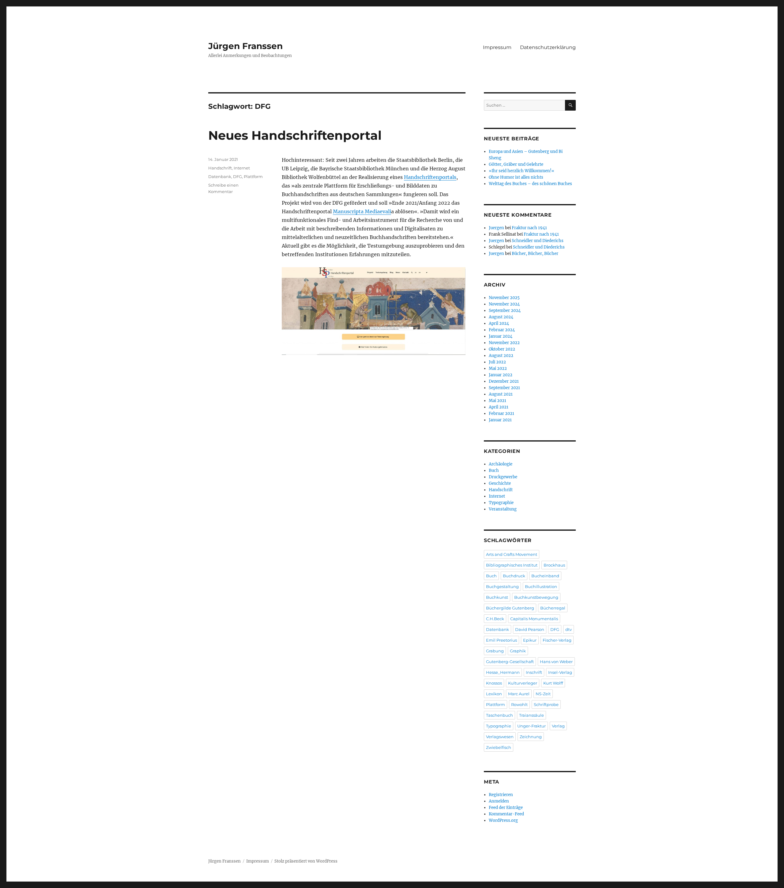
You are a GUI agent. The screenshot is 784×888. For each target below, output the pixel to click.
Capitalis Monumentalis (534, 618)
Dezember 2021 (504, 381)
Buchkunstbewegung (536, 597)
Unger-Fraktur (531, 725)
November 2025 (504, 297)
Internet (242, 167)
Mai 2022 (498, 368)
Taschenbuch (499, 715)
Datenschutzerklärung (548, 47)
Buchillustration (541, 586)
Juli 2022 (497, 362)
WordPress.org (503, 820)
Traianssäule (531, 715)
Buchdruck (514, 575)
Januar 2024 (500, 336)
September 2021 (504, 387)
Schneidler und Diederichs (538, 240)
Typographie (501, 502)
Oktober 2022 (502, 349)
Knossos (494, 683)
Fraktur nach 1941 (529, 227)
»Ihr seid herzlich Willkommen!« (521, 170)
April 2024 (499, 323)
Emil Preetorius (501, 640)
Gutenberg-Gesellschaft (510, 661)
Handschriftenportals (430, 177)
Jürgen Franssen (245, 46)
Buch (494, 470)
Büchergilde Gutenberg (510, 607)
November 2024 (504, 304)
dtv (568, 629)
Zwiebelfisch (498, 747)
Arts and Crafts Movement (511, 554)
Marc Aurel (519, 693)
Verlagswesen (500, 736)
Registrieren (501, 794)
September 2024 (505, 310)
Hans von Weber (556, 661)
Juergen (496, 227)
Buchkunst (497, 597)
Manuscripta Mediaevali (362, 211)
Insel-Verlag (560, 672)
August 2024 (501, 317)
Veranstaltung (503, 509)
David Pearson (529, 629)
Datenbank (219, 176)
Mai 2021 (497, 400)
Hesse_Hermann (503, 672)
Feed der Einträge (506, 807)
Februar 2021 (501, 413)
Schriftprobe (546, 704)
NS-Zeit (543, 693)
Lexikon (494, 693)
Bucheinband (545, 575)
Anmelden (499, 801)
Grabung (495, 650)
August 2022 (501, 355)
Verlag (558, 725)
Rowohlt (519, 704)
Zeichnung (531, 736)
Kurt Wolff (553, 683)
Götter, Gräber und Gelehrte (516, 164)
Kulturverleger (522, 683)
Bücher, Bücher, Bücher (535, 253)
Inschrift (534, 672)
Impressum (497, 47)
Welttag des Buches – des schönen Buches (530, 183)
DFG (237, 176)
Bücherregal (552, 607)
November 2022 (504, 342)
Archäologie (500, 464)
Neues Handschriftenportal (295, 135)
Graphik (518, 650)
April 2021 (498, 407)
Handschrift (220, 167)
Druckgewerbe (503, 477)
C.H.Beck (495, 618)
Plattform (253, 176)
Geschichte (500, 483)
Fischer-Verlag (557, 640)
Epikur (530, 640)
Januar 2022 (500, 375)
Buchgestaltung (502, 586)
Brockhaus (554, 565)
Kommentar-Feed (506, 814)
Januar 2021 (500, 420)
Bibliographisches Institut (511, 565)
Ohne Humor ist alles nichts (516, 177)
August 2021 (501, 394)
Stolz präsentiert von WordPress (305, 861)
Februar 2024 (502, 329)
